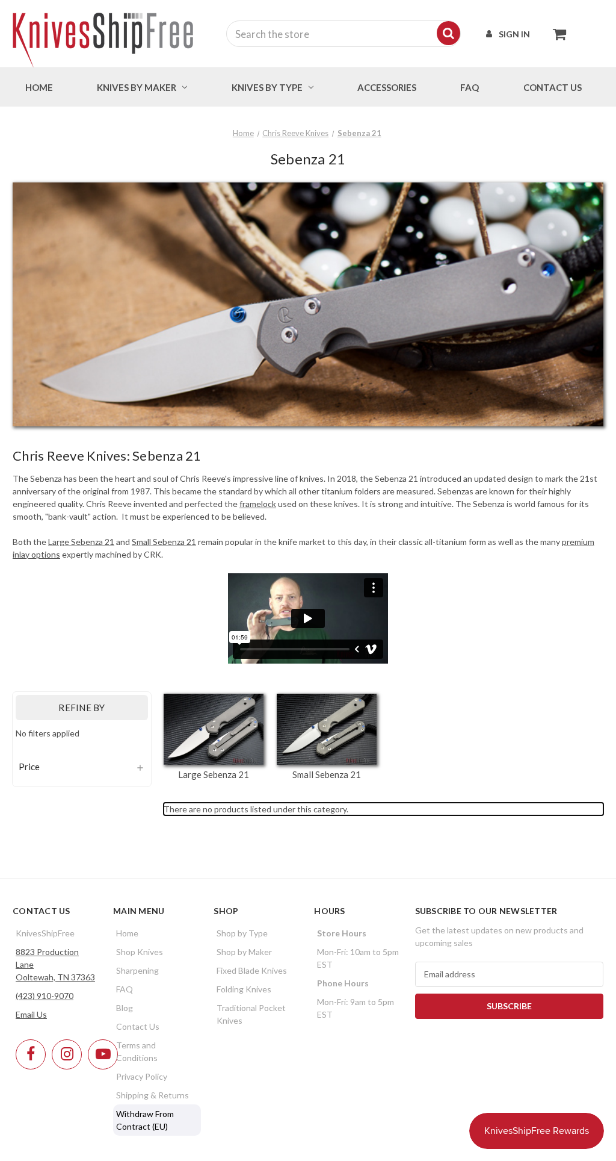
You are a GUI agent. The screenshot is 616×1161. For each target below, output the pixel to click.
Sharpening (137, 970)
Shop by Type (242, 933)
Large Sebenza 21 (81, 542)
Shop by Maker (244, 952)
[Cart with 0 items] (556, 33)
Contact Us (137, 1026)
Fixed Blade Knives (252, 970)
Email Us (31, 1014)
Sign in (514, 34)
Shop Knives (139, 952)
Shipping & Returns (152, 1095)
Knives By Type (267, 87)
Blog (124, 1008)
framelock (257, 504)
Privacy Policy (141, 1076)
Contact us (552, 87)
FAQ (469, 87)
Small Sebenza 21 (164, 542)
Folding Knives (244, 989)
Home (39, 87)
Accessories (386, 87)
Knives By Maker (136, 87)
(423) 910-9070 (44, 996)
